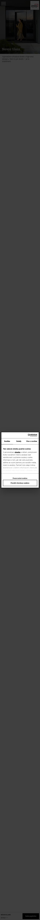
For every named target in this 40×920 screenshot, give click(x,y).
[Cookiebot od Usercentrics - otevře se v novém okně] (28, 435)
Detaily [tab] (18, 441)
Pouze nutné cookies (20, 478)
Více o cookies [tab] (31, 441)
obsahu (17, 452)
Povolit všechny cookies (20, 483)
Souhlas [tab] (7, 441)
